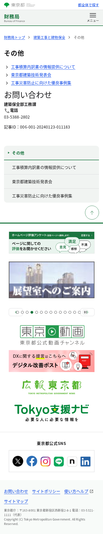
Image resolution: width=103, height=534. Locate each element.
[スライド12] (69, 312)
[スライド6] (41, 312)
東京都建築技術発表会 (31, 75)
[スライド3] (27, 312)
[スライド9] (55, 312)
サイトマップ (16, 501)
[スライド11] (65, 312)
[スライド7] (46, 312)
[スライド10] (60, 312)
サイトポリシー (46, 491)
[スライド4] (31, 312)
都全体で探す (88, 4)
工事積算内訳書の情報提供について (43, 67)
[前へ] (16, 312)
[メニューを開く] (93, 18)
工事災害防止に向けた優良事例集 (41, 83)
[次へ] (87, 312)
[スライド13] (74, 312)
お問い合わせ (16, 491)
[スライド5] (36, 312)
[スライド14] (79, 312)
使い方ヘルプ (76, 491)
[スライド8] (51, 312)
